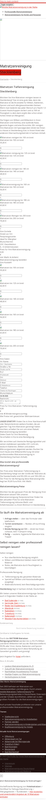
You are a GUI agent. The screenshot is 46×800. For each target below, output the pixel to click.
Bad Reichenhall (12, 752)
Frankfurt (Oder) (12, 744)
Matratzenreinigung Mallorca (18, 771)
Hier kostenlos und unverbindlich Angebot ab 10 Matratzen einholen (21, 794)
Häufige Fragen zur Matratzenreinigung (22, 674)
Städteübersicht (12, 716)
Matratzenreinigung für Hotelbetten (21, 719)
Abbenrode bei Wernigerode (17, 741)
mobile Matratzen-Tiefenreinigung (15, 691)
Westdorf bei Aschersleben (17, 618)
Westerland (10, 749)
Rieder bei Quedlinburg (15, 605)
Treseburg (9, 613)
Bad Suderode (11, 600)
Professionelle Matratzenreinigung (18, 11)
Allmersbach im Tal (13, 739)
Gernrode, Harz (11, 603)
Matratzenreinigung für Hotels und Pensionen (23, 14)
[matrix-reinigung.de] (18, 7)
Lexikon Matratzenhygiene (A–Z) (19, 666)
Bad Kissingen (11, 746)
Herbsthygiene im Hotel (15, 677)
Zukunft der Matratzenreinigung (19, 669)
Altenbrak (9, 608)
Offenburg (9, 736)
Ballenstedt (10, 616)
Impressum (10, 763)
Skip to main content (9, 1)
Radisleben (9, 611)
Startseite (4, 79)
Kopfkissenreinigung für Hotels (19, 727)
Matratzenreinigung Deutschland (19, 768)
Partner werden (12, 721)
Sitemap (8, 766)
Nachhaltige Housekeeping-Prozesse (21, 671)
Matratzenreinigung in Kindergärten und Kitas (25, 724)
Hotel (18, 656)
